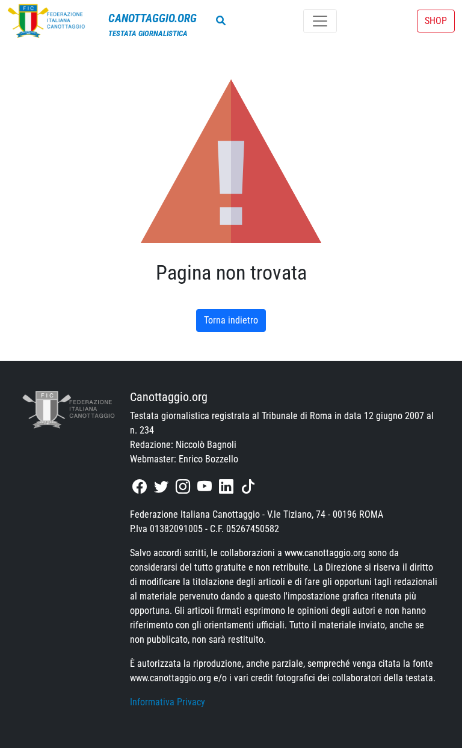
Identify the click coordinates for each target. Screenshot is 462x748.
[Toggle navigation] (320, 21)
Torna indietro (231, 320)
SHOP (436, 20)
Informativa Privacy (167, 702)
